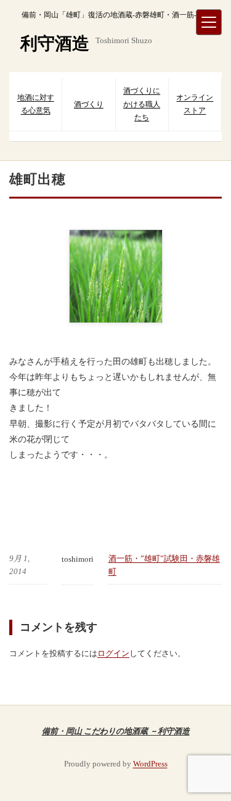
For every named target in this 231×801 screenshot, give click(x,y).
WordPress (150, 763)
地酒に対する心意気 (35, 104)
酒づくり (88, 104)
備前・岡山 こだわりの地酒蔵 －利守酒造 (116, 731)
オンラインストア (194, 104)
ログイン (113, 653)
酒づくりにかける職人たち (141, 103)
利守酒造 (54, 43)
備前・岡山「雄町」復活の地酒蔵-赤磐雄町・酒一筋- (109, 14)
